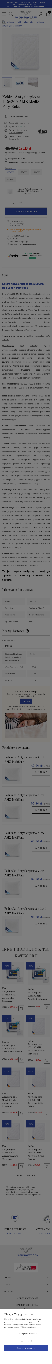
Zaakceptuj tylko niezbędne (26, 1334)
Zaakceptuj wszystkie (26, 1348)
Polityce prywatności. (28, 1327)
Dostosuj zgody (26, 1341)
